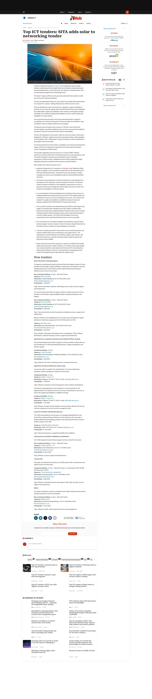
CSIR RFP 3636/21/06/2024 (49, 425)
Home (24, 27)
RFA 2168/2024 (46, 276)
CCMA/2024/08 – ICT (48, 445)
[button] (24, 12)
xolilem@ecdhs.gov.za (72, 379)
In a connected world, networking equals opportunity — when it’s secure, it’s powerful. (114, 37)
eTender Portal (58, 86)
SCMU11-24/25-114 (47, 377)
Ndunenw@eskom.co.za (41, 503)
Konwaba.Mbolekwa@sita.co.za (44, 328)
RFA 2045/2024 (46, 302)
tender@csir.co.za (67, 427)
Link (67, 468)
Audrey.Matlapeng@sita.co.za (43, 281)
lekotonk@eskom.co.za (41, 357)
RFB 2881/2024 (46, 323)
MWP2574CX (45, 499)
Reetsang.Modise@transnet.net (44, 477)
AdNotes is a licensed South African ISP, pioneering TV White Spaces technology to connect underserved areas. (114, 50)
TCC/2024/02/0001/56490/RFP (51, 472)
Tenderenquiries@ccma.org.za (43, 450)
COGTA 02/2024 (46, 352)
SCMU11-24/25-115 (47, 398)
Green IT (30, 27)
